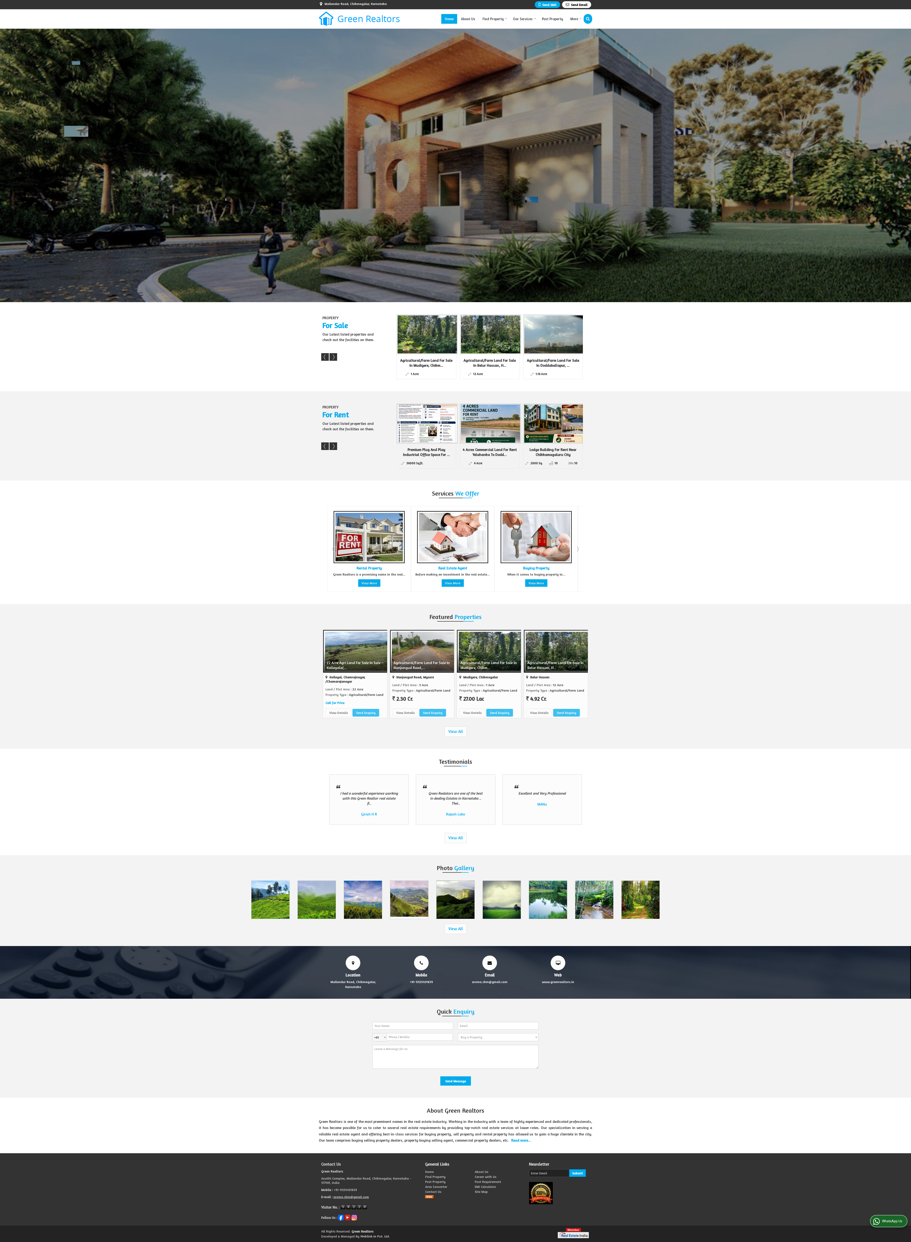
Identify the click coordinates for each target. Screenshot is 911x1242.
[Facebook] (341, 1217)
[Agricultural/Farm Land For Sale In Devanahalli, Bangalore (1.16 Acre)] (488, 334)
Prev (325, 357)
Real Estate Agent (452, 568)
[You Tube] (347, 1217)
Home (449, 19)
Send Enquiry (366, 713)
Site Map (481, 1192)
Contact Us (433, 1192)
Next (333, 357)
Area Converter (436, 1187)
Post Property (552, 19)
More (574, 19)
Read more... (521, 1140)
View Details (338, 713)
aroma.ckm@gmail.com (489, 982)
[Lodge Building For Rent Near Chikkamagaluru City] (552, 424)
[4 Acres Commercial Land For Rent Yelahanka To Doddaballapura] (488, 424)
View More (369, 583)
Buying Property (536, 568)
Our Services (523, 19)
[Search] (588, 19)
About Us (468, 19)
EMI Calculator (485, 1187)
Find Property (493, 19)
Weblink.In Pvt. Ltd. (375, 1236)
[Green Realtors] (359, 19)
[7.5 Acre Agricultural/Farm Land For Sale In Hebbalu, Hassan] (425, 334)
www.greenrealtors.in (558, 982)
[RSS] (429, 1197)
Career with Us (485, 1177)
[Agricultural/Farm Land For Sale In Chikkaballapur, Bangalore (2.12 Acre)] (552, 334)
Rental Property (369, 568)
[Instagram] (354, 1217)
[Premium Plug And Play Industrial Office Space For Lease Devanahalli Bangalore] (425, 424)
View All (455, 731)
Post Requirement (488, 1182)
